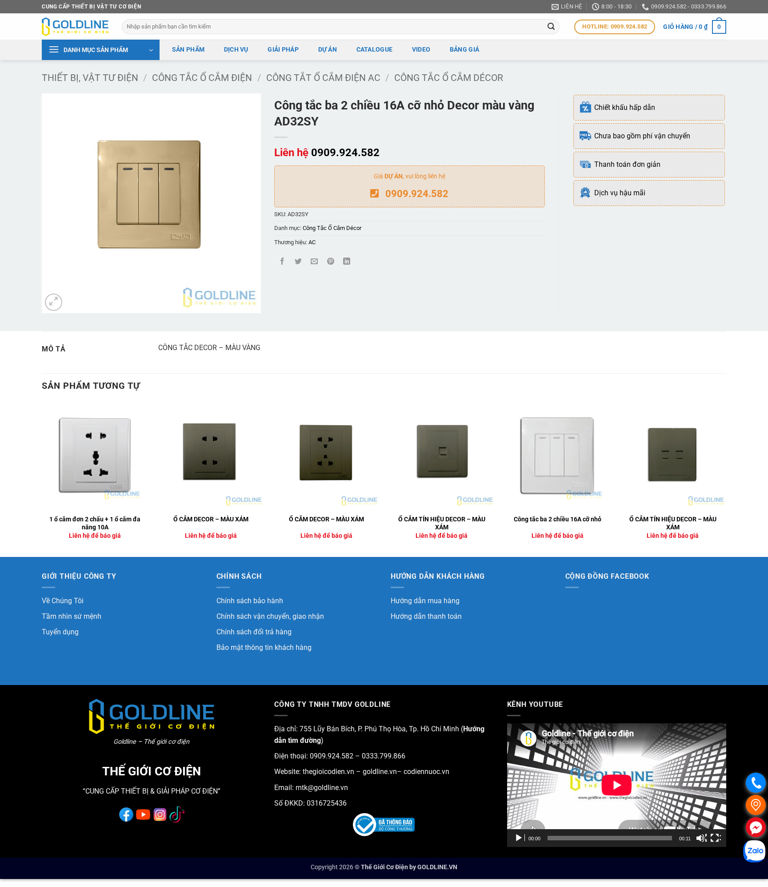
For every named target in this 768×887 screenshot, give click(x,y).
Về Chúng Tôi (63, 601)
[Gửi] (551, 26)
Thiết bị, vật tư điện (90, 78)
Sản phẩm (188, 49)
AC (312, 242)
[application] (616, 785)
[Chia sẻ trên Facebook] (282, 262)
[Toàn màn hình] (715, 838)
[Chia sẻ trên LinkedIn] (346, 262)
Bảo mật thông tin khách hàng (264, 647)
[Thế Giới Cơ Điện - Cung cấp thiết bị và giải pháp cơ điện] (75, 26)
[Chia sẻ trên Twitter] (298, 262)
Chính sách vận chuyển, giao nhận (270, 616)
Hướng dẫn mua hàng (425, 601)
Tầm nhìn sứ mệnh (71, 616)
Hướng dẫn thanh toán (426, 616)
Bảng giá (464, 49)
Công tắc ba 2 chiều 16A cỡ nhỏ (557, 519)
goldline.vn (379, 771)
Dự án (327, 49)
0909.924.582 (345, 152)
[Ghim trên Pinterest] (330, 262)
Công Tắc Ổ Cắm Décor (448, 78)
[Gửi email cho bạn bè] (314, 262)
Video (421, 49)
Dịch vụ (236, 49)
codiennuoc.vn (426, 771)
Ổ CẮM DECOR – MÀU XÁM (210, 519)
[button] (694, 26)
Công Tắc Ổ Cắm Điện (202, 78)
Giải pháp (283, 49)
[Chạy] (519, 838)
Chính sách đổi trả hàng (254, 632)
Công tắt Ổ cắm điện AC (323, 78)
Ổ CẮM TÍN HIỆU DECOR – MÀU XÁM (441, 524)
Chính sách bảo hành (249, 601)
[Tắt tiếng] (701, 838)
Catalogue (374, 49)
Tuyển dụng (60, 632)
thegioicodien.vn (328, 771)
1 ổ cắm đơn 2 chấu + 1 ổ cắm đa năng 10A (94, 524)
